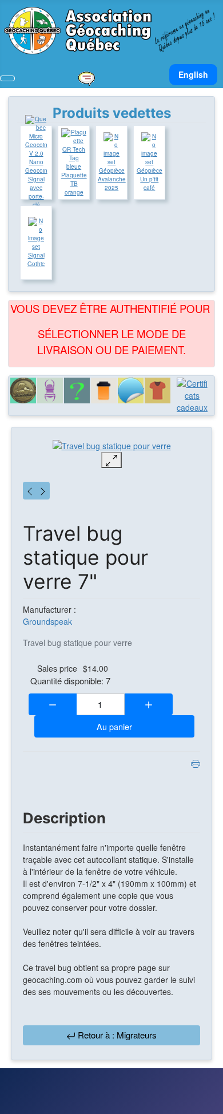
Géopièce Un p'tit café (149, 179)
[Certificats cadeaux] (192, 396)
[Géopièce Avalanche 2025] (111, 149)
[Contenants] (104, 390)
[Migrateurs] (50, 390)
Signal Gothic (36, 259)
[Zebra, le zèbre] (43, 490)
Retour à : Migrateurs (116, 1035)
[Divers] (77, 390)
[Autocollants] (131, 390)
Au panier (114, 726)
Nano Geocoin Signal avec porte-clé (36, 183)
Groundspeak (47, 621)
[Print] (195, 762)
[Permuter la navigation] (7, 78)
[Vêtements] (157, 390)
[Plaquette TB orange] (74, 149)
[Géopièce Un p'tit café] (149, 149)
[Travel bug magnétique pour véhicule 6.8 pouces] (30, 490)
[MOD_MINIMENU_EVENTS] (86, 77)
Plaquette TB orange (74, 183)
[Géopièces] (23, 390)
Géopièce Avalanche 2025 (112, 179)
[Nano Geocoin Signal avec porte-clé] (36, 136)
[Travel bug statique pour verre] (112, 445)
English (193, 74)
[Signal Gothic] (36, 234)
